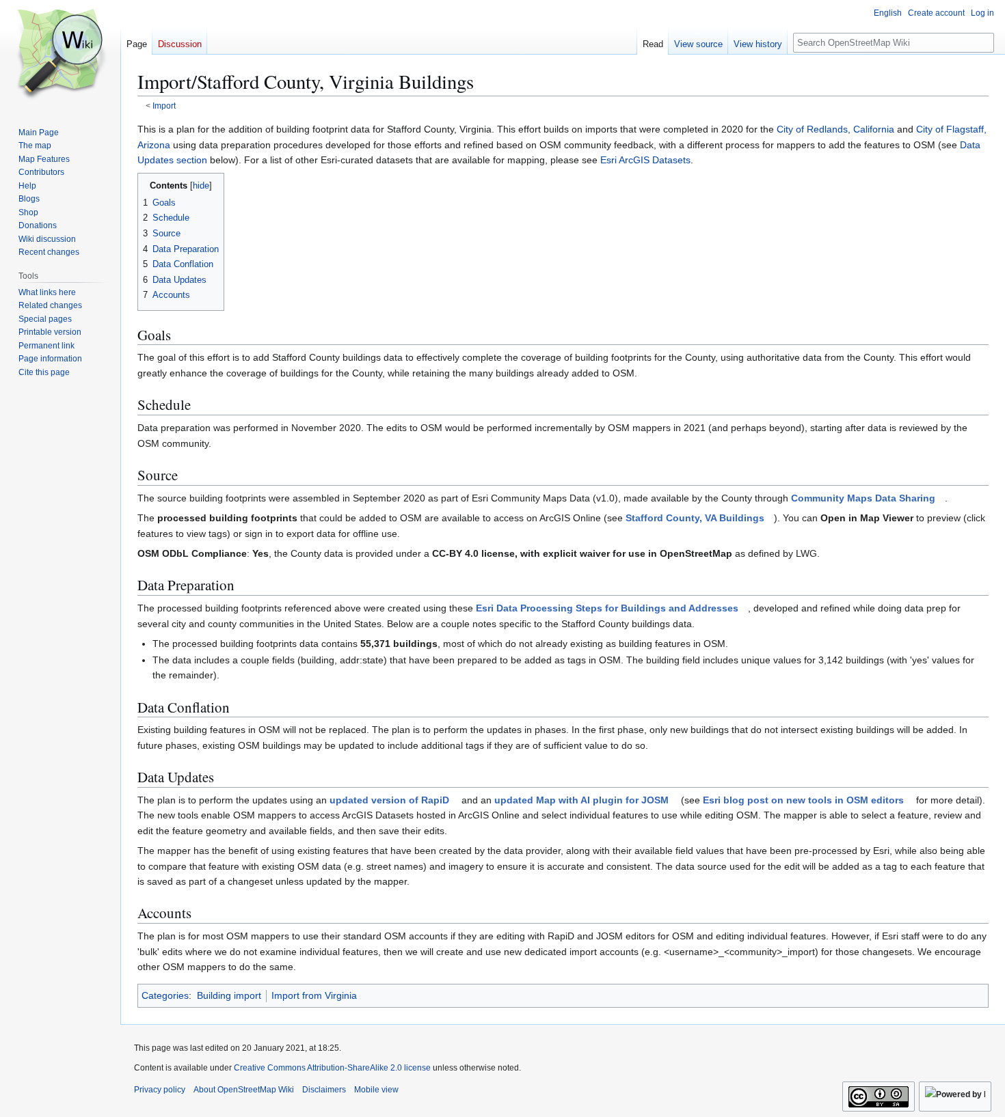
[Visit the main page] (60, 54)
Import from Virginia (314, 995)
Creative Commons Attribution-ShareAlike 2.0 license (332, 1068)
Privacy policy (159, 1089)
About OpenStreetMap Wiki (243, 1089)
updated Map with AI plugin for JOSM (581, 800)
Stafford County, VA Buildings (695, 517)
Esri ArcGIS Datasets (645, 159)
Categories (165, 995)
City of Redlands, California (835, 129)
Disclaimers (324, 1089)
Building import (229, 995)
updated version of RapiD (389, 800)
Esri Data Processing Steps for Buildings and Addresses (607, 608)
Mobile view (376, 1089)
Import (164, 105)
